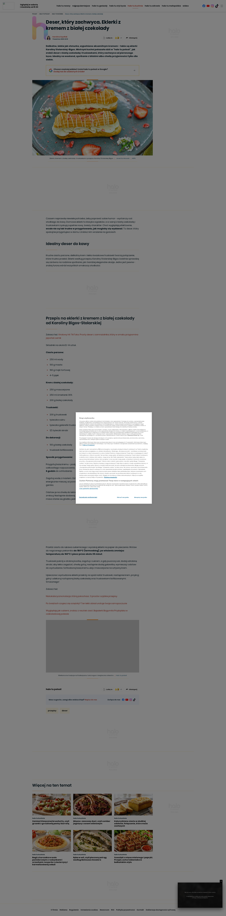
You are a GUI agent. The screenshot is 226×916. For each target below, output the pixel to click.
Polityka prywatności (110, 477)
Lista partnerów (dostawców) (88, 488)
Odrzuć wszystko (123, 497)
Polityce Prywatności (89, 445)
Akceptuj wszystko (140, 497)
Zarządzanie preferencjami (88, 497)
